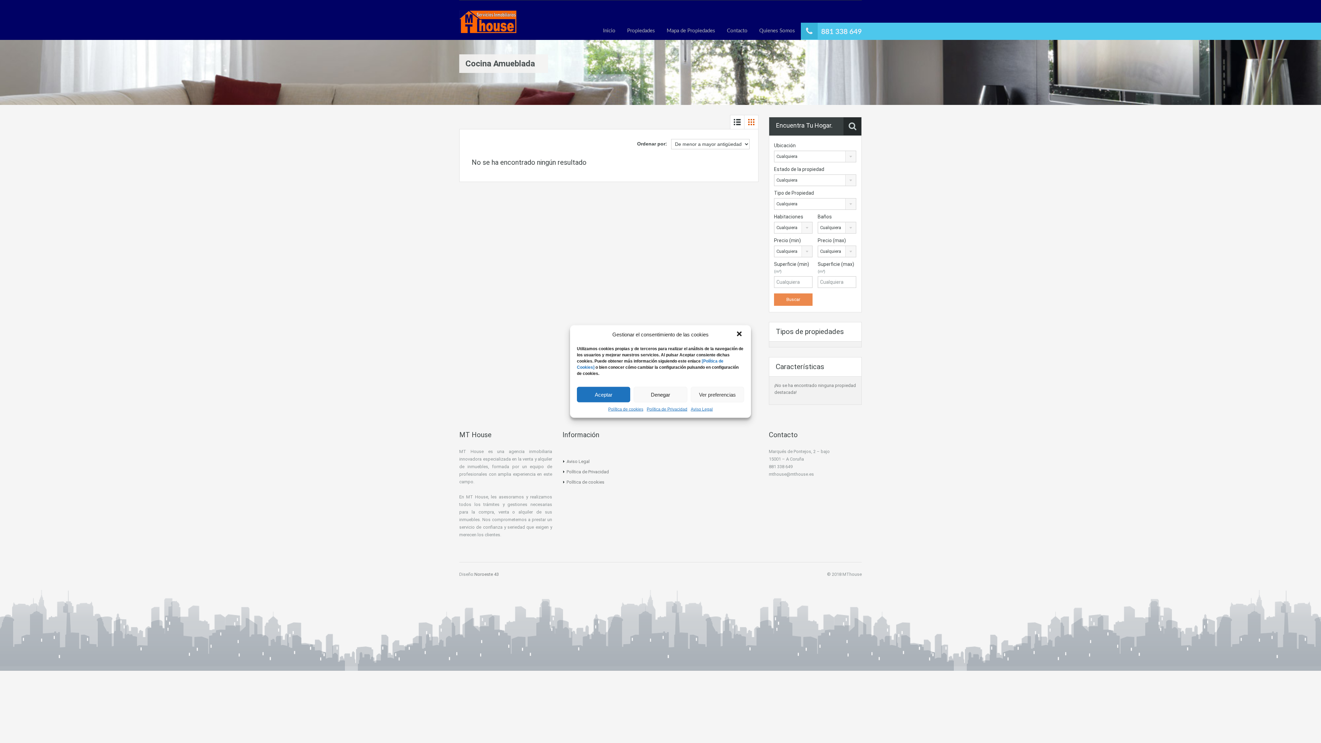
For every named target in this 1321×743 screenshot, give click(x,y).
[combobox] (815, 156)
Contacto (737, 30)
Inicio (609, 30)
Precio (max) (832, 240)
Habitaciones (788, 216)
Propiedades (641, 30)
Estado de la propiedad (799, 169)
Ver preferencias (717, 394)
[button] (740, 335)
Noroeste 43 (486, 574)
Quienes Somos (777, 30)
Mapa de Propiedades (691, 30)
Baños (825, 216)
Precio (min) (787, 240)
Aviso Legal (702, 409)
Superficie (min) (791, 267)
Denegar (660, 394)
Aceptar (603, 394)
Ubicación (785, 145)
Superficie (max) (836, 267)
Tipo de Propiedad (794, 193)
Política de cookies (625, 409)
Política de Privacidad (667, 409)
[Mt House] (487, 25)
